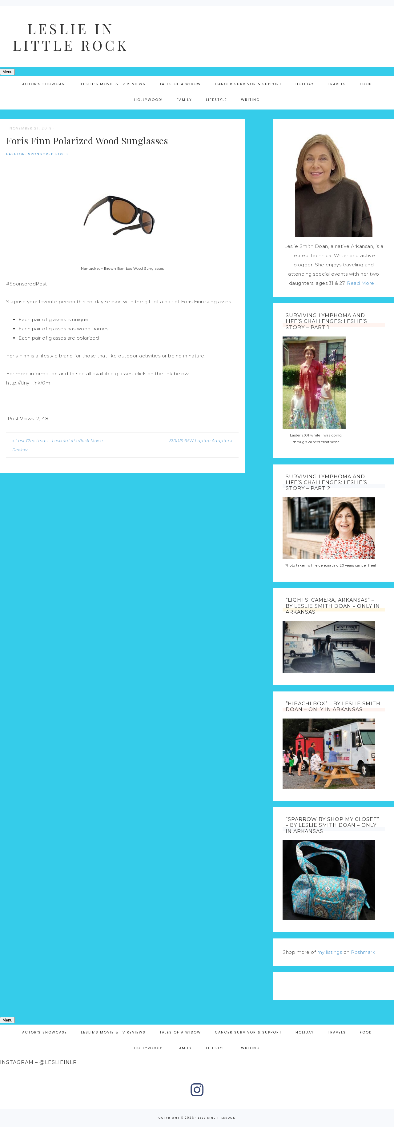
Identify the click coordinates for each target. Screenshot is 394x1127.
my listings (329, 952)
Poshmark (363, 952)
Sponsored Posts (48, 154)
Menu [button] (7, 72)
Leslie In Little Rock (71, 36)
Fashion (15, 154)
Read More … (363, 283)
